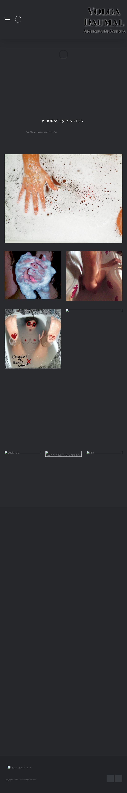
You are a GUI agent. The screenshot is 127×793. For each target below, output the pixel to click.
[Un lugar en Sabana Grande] (95, 565)
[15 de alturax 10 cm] (94, 310)
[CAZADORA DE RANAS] (33, 310)
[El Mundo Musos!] (32, 649)
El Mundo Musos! (32, 682)
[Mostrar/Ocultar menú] (7, 19)
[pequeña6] (33, 252)
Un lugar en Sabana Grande (94, 608)
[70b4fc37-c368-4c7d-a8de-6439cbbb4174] (94, 252)
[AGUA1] (63, 155)
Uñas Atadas (32, 608)
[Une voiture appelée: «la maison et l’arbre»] (95, 645)
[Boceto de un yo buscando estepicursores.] (95, 707)
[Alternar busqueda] (18, 19)
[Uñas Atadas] (32, 565)
